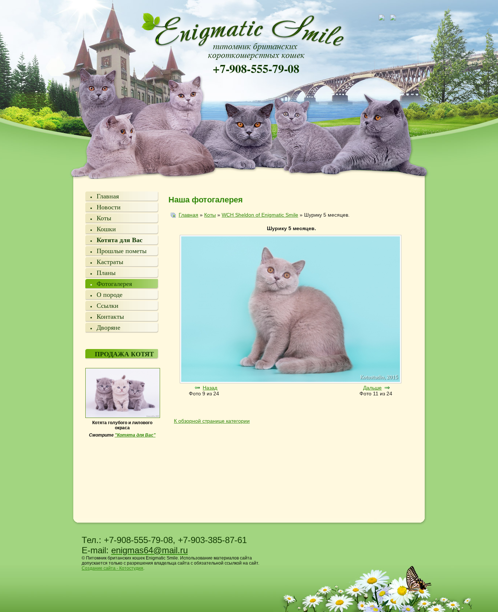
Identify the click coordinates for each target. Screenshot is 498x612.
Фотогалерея (114, 283)
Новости (109, 207)
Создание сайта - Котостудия (112, 568)
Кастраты (110, 262)
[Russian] (384, 17)
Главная (108, 196)
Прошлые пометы (122, 251)
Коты (104, 218)
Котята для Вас (120, 240)
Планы (106, 272)
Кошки (106, 229)
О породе (109, 294)
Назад (210, 388)
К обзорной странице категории (212, 421)
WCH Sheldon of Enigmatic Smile (260, 215)
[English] (395, 17)
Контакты (110, 316)
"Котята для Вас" (135, 435)
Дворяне (108, 327)
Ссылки (107, 305)
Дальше (372, 388)
